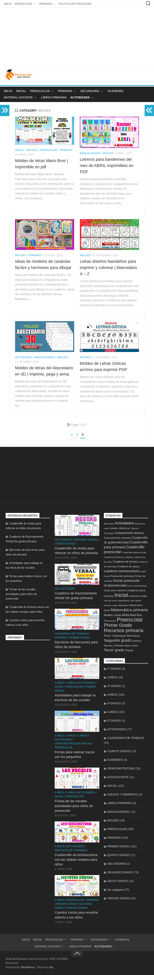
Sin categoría (65, 588)
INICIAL (21, 91)
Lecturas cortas (138, 595)
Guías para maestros (115, 590)
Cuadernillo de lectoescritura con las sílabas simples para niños (76, 859)
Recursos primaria (123, 630)
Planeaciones (110, 621)
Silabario (136, 641)
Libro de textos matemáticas (117, 600)
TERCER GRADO (65, 543)
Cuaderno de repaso (129, 566)
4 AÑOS (59, 682)
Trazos (129, 650)
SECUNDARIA (89, 91)
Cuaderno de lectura (125, 561)
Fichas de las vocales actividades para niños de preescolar (21, 594)
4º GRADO (114, 703)
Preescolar (130, 619)
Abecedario (109, 524)
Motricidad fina (132, 615)
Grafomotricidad (115, 585)
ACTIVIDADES (80, 97)
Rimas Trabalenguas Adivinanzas (122, 635)
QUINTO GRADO (118, 855)
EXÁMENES (116, 91)
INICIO (8, 3)
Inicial (121, 595)
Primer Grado (118, 625)
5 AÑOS (71, 682)
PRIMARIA (45, 3)
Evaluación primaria (122, 575)
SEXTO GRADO (117, 881)
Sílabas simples (131, 645)
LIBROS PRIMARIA (54, 97)
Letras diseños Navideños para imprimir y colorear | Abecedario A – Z (108, 267)
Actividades (124, 523)
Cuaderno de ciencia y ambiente (118, 557)
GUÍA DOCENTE (118, 777)
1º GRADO (114, 668)
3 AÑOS (59, 735)
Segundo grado (117, 640)
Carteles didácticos (119, 528)
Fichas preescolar (126, 581)
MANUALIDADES (90, 153)
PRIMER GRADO (79, 637)
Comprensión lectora (129, 533)
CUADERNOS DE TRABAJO (71, 633)
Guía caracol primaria (137, 586)
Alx (51, 967)
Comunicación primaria (117, 537)
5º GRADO (114, 720)
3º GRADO (114, 686)
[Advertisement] (77, 36)
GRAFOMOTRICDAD (67, 743)
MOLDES (31, 150)
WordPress (28, 967)
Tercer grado (114, 650)
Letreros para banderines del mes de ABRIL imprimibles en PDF (106, 165)
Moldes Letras (112, 615)
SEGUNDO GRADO (86, 539)
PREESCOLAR (23, 3)
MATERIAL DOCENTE (18, 97)
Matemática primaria (129, 610)
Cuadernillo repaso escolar (134, 552)
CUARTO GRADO (119, 751)
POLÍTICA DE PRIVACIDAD (75, 3)
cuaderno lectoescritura (121, 571)
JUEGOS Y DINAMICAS (122, 794)
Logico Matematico (120, 605)
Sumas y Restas (113, 645)
